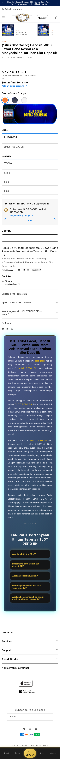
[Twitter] (8, 329)
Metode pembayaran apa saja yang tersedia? (26, 586)
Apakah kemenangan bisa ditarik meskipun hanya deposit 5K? (28, 598)
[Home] (22, 17)
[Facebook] (4, 329)
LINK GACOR (10, 137)
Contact (53, 753)
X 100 (7, 173)
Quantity (6, 231)
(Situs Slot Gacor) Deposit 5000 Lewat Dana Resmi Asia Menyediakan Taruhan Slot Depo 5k (29, 3)
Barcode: (19, 57)
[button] (3, 17)
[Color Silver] (24, 100)
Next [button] (57, 3)
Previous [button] (2, 3)
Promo (18, 753)
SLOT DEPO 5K (30, 753)
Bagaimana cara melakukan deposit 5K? (25, 565)
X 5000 (8, 163)
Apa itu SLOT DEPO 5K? (24, 554)
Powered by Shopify (39, 745)
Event (6, 753)
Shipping (15, 75)
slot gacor (40, 361)
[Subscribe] (49, 717)
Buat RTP (37, 270)
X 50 (6, 182)
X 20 (6, 191)
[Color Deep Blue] (15, 100)
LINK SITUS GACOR (14, 146)
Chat (42, 753)
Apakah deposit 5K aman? (25, 576)
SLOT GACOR (25, 745)
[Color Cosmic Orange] (5, 100)
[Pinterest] (13, 329)
